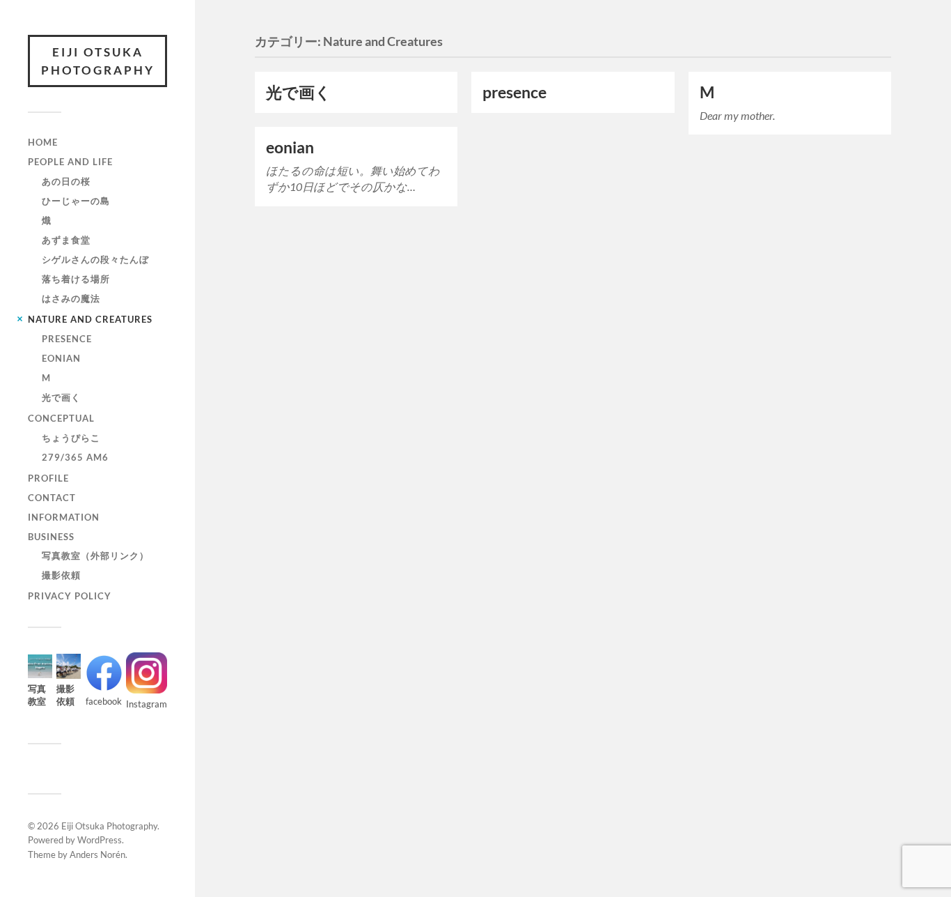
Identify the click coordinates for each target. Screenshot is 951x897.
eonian (61, 358)
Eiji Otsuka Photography (98, 61)
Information (64, 517)
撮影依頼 (61, 575)
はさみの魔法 (71, 298)
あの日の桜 (66, 181)
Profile (48, 478)
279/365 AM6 (75, 457)
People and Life (70, 161)
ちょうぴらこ (71, 437)
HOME (43, 142)
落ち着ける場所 (76, 278)
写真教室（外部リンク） (95, 555)
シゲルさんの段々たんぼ (95, 259)
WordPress (99, 839)
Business (51, 536)
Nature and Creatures (90, 319)
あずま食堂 (66, 239)
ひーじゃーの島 (76, 200)
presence (67, 338)
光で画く (61, 397)
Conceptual (61, 418)
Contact (52, 497)
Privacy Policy (69, 595)
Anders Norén (97, 854)
